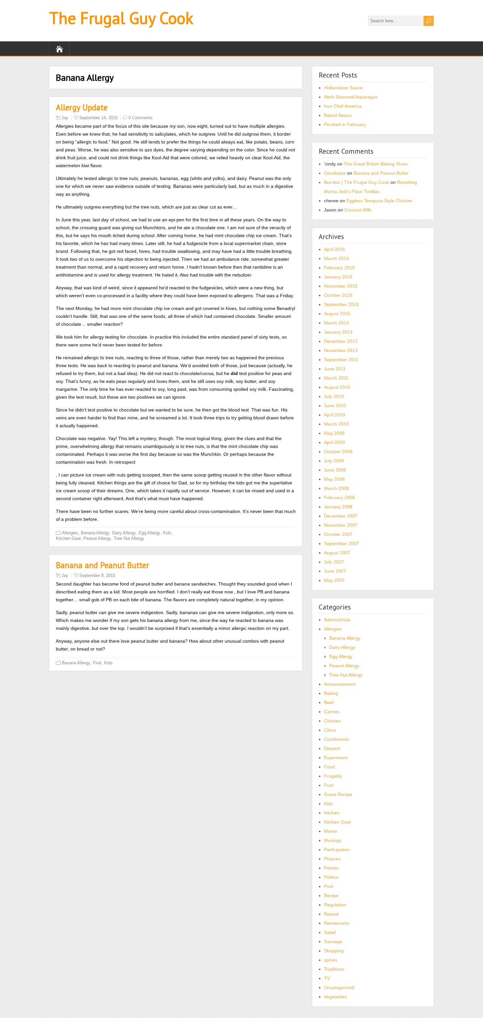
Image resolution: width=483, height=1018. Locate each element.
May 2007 (334, 580)
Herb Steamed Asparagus (351, 97)
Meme (330, 831)
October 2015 (338, 295)
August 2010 (337, 387)
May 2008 (334, 479)
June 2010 (335, 405)
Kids (167, 532)
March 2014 (336, 322)
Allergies (70, 532)
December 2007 (340, 516)
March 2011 (336, 378)
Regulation (335, 904)
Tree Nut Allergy (129, 538)
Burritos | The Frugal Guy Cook (356, 182)
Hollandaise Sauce (343, 87)
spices (330, 960)
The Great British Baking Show (375, 163)
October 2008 (338, 451)
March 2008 (336, 488)
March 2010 (336, 424)
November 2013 (340, 350)
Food (329, 766)
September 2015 (341, 304)
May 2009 (334, 433)
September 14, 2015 (98, 117)
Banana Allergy (95, 532)
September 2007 (341, 543)
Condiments (336, 739)
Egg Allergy (149, 532)
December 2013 (340, 341)
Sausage (333, 941)
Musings (332, 840)
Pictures (332, 858)
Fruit (97, 662)
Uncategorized (339, 987)
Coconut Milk (357, 209)
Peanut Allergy (97, 538)
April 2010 (334, 414)
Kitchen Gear (68, 538)
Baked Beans (338, 115)
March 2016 (336, 258)
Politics (331, 877)
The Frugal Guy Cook (121, 18)
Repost (331, 914)
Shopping (334, 950)
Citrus (330, 730)
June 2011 (335, 368)
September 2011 (341, 359)
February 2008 (339, 497)
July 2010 (334, 396)
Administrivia (337, 619)
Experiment (336, 757)
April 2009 (334, 442)
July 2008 (334, 460)
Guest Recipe (338, 794)
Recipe (331, 895)
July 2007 (334, 561)
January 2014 (338, 332)
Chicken (332, 720)
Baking (331, 693)
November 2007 (340, 525)
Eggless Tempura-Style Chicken (379, 200)
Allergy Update (81, 107)
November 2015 (340, 286)
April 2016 (334, 249)
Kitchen (331, 812)
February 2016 (339, 267)
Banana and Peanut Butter (102, 565)
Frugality (333, 776)
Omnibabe (335, 173)
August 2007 (337, 552)
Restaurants (336, 923)
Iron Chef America (342, 106)
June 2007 (335, 571)
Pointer (331, 868)
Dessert (332, 748)
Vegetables (335, 996)
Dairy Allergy (124, 532)
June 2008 (335, 470)
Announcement (340, 684)
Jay (64, 117)
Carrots (331, 711)
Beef (329, 702)
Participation (337, 849)
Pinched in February (345, 124)
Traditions (334, 969)
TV (327, 978)
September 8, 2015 (97, 575)
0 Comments (140, 117)
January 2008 (338, 506)
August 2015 (337, 313)
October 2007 (338, 534)
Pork (329, 886)
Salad (330, 932)
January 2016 (338, 276)
